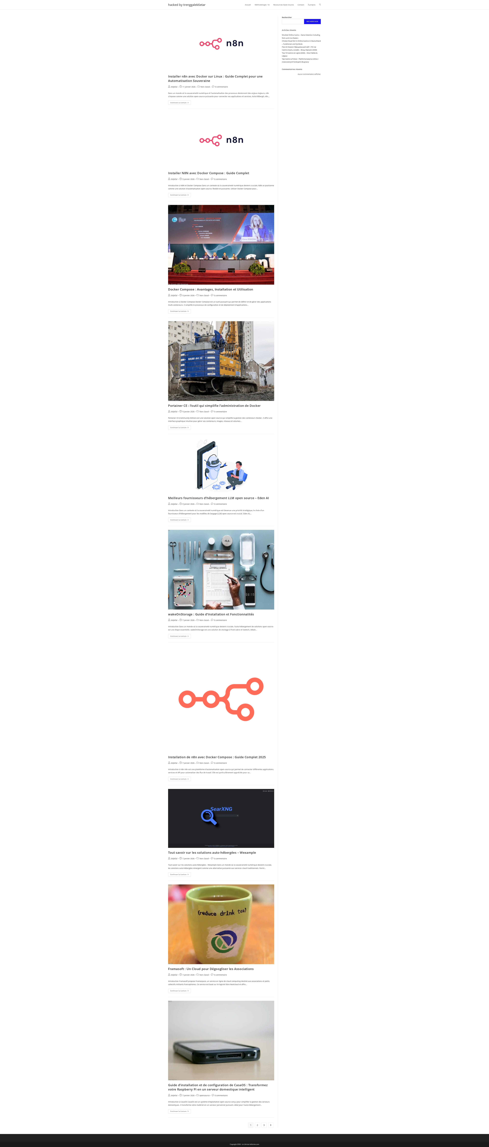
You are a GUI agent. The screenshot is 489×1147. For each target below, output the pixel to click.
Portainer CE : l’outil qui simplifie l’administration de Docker (214, 405)
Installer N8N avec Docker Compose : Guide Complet (208, 173)
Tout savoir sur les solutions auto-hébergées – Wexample (212, 852)
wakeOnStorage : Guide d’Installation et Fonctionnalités (211, 614)
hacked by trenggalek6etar (187, 5)
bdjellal (174, 87)
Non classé (205, 87)
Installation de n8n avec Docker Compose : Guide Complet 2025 (217, 757)
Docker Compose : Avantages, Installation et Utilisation (210, 289)
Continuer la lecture (180, 103)
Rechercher (287, 17)
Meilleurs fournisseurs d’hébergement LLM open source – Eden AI (218, 498)
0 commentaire (221, 87)
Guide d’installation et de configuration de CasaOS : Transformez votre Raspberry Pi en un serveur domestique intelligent (218, 1087)
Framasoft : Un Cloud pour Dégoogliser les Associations (211, 969)
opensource (205, 1095)
